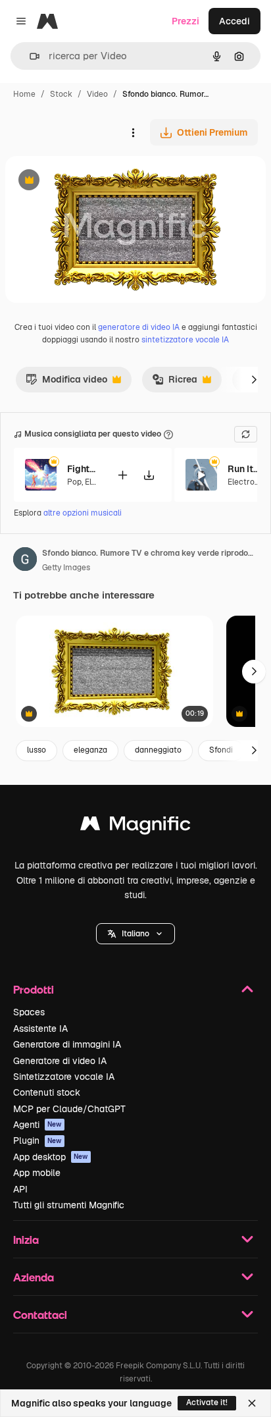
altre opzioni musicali (82, 513)
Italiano (135, 933)
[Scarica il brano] (148, 475)
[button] (135, 933)
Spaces (29, 1012)
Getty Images (66, 567)
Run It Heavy (244, 469)
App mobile (37, 1173)
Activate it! (207, 1402)
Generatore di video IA (60, 1061)
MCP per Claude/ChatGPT (69, 1109)
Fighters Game (83, 469)
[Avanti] (254, 379)
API (20, 1189)
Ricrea (174, 382)
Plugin (37, 1140)
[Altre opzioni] (133, 132)
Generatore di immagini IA (67, 1044)
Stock (61, 94)
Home (24, 94)
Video (97, 94)
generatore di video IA (139, 327)
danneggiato (158, 750)
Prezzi (185, 21)
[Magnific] (135, 826)
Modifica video (66, 382)
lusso (36, 750)
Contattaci (40, 1315)
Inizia (26, 1239)
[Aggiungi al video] (122, 475)
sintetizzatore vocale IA (185, 339)
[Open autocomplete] (29, 56)
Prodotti (33, 989)
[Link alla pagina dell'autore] (25, 561)
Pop (74, 482)
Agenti (37, 1125)
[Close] (252, 1403)
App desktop (50, 1157)
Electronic (247, 482)
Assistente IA (40, 1028)
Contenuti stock (46, 1092)
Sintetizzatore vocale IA (63, 1077)
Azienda (33, 1277)
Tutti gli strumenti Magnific (68, 1205)
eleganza (90, 750)
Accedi (234, 21)
